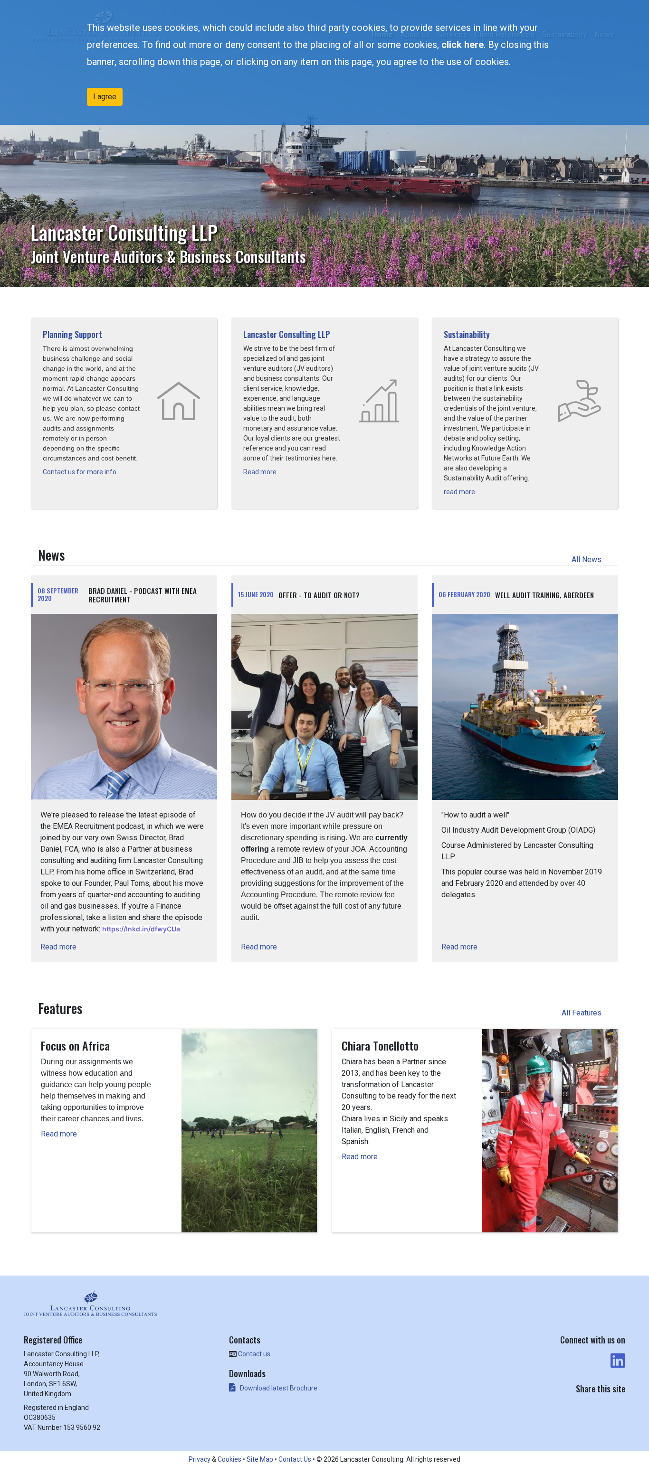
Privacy (199, 1459)
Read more (260, 472)
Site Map (260, 1459)
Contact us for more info (80, 472)
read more (460, 492)
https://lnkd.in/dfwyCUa (141, 929)
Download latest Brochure (278, 1388)
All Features (582, 1012)
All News (587, 559)
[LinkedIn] (616, 1361)
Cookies (229, 1459)
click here (462, 44)
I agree (104, 96)
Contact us (254, 1354)
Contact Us (294, 1459)
